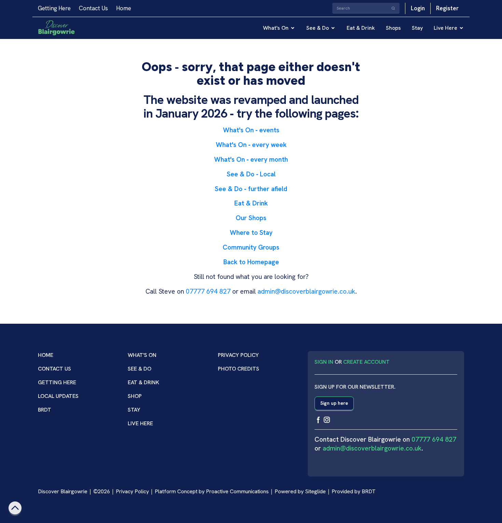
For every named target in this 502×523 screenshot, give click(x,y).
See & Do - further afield (251, 189)
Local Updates (58, 396)
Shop (135, 396)
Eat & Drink (361, 27)
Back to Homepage (251, 262)
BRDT (44, 409)
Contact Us (93, 8)
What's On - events (251, 130)
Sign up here (334, 403)
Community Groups (251, 247)
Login (418, 8)
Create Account (366, 361)
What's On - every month (251, 159)
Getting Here (54, 8)
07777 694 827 (208, 291)
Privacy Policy (238, 355)
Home (123, 8)
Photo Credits (238, 368)
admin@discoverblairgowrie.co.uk (306, 291)
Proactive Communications (237, 491)
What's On (276, 27)
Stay (417, 27)
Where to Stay (251, 232)
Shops (393, 27)
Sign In (324, 361)
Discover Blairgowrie (62, 491)
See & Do (317, 27)
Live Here (445, 27)
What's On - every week (251, 144)
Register (447, 8)
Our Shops (251, 218)
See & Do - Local (251, 174)
